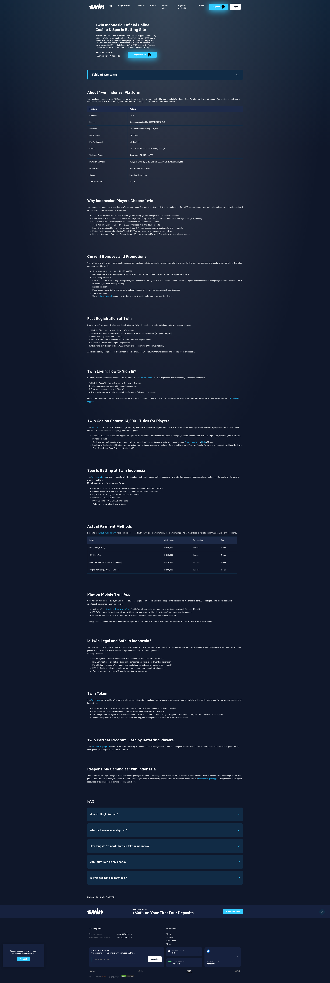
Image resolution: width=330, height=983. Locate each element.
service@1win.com (124, 937)
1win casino (96, 427)
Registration (124, 5)
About (168, 934)
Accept (23, 959)
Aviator (188, 442)
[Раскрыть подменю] (144, 5)
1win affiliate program (100, 746)
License (169, 937)
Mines (168, 944)
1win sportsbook (98, 477)
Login (235, 7)
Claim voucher (233, 912)
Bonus (153, 5)
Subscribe (155, 959)
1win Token (96, 700)
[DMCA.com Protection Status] (127, 976)
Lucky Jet (196, 442)
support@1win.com (124, 934)
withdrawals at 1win (107, 533)
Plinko (203, 442)
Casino (139, 5)
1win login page (145, 378)
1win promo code (105, 296)
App (110, 5)
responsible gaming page (209, 779)
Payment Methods (182, 6)
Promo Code (165, 6)
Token (201, 5)
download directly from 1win (118, 609)
